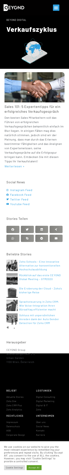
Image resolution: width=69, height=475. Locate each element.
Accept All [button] (34, 467)
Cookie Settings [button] (14, 467)
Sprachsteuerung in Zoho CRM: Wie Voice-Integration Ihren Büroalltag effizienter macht (39, 305)
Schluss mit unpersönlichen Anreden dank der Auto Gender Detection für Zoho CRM (39, 319)
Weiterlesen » (14, 166)
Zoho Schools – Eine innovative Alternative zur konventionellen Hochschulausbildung (39, 265)
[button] (56, 8)
